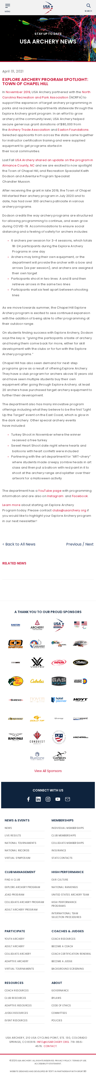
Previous (74, 544)
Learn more (11, 505)
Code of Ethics (61, 1005)
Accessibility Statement (47, 1063)
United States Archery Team (70, 894)
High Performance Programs (63, 904)
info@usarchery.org (53, 1042)
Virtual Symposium (18, 858)
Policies (56, 1020)
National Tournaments (20, 843)
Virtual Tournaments (19, 969)
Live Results (13, 835)
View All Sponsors (48, 771)
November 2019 (18, 92)
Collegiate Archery (18, 954)
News (8, 828)
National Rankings (64, 887)
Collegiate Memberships (67, 843)
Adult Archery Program (21, 909)
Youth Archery (14, 939)
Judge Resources (16, 1013)
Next (89, 544)
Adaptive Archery (16, 961)
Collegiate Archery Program (24, 902)
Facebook (80, 496)
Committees (59, 1013)
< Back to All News (18, 544)
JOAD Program (14, 894)
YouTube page (50, 490)
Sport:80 (81, 1071)
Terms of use (79, 1060)
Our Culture (59, 879)
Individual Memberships (67, 828)
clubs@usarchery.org (69, 510)
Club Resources (15, 998)
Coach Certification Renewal (71, 954)
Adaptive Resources (18, 1005)
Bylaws (56, 998)
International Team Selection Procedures (66, 915)
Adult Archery (14, 946)
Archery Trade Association (29, 129)
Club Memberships (63, 835)
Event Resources (16, 1020)
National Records (17, 850)
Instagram (55, 496)
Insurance (58, 850)
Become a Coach (62, 946)
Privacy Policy (63, 1060)
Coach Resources (63, 939)
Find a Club (12, 879)
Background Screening (67, 969)
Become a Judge (61, 961)
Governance (60, 990)
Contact (50, 1046)
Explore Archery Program (22, 887)
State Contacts (62, 858)
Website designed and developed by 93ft (32, 1071)
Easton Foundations (73, 129)
